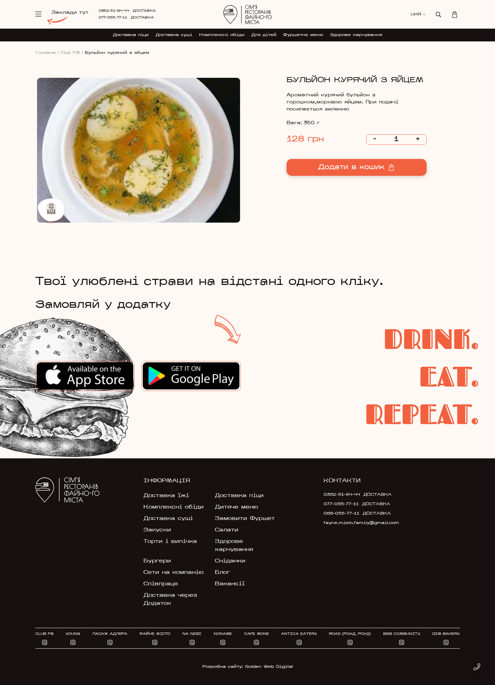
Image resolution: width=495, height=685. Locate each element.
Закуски (157, 530)
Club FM (72, 53)
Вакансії (230, 584)
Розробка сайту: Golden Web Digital (247, 667)
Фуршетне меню (303, 35)
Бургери (157, 561)
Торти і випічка (170, 541)
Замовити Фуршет (245, 518)
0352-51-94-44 (114, 11)
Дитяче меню (236, 507)
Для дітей (263, 35)
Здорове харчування (356, 35)
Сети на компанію (173, 572)
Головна (47, 53)
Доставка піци (131, 35)
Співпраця (160, 584)
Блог (222, 572)
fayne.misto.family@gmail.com (356, 523)
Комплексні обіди (221, 35)
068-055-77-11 (341, 514)
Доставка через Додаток (170, 599)
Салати (226, 530)
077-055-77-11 (113, 18)
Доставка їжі (166, 495)
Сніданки (230, 561)
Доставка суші (174, 35)
